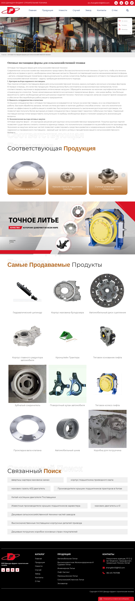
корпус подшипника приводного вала (92, 480)
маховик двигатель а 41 (107, 506)
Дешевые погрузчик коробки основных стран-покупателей (44, 531)
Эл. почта (124, 21)
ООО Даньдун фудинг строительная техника (24, 3)
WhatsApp (125, 29)
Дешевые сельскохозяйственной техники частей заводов (43, 514)
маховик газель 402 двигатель (28, 488)
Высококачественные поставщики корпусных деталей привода (46, 523)
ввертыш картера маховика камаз (30, 480)
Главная (3, 54)
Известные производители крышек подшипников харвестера (45, 506)
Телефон (124, 25)
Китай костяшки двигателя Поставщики (33, 497)
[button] (123, 175)
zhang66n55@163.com (99, 3)
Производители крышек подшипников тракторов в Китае (90, 488)
